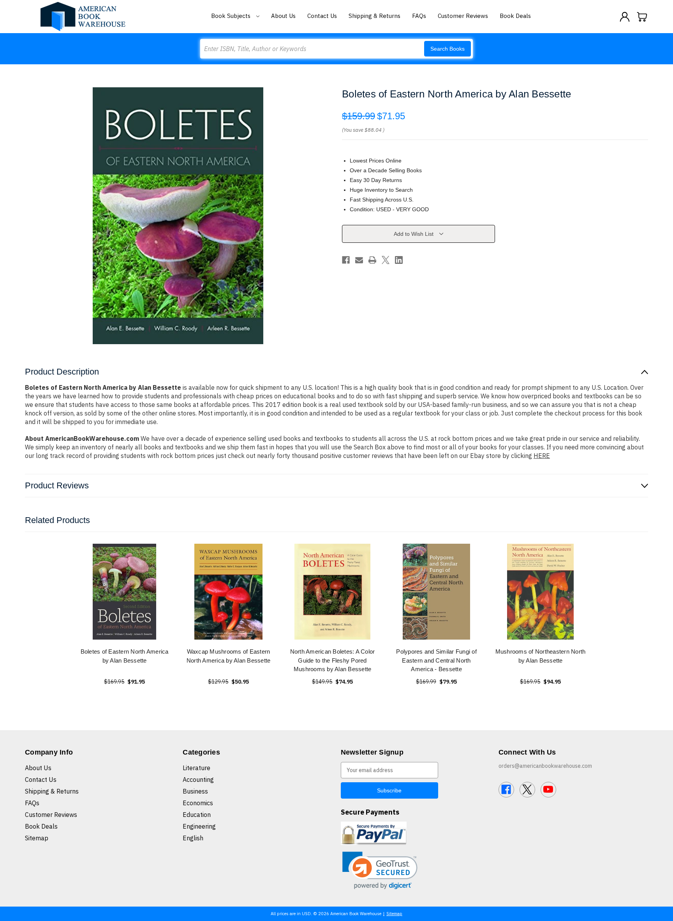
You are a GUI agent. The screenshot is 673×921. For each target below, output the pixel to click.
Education (197, 814)
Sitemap (36, 838)
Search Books (447, 49)
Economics (198, 803)
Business (195, 791)
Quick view (124, 591)
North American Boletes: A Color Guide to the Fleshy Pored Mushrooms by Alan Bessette (332, 660)
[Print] (372, 260)
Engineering (199, 826)
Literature (196, 768)
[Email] (359, 260)
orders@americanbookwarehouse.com (545, 765)
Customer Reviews (463, 15)
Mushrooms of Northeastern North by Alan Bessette (540, 656)
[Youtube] (548, 789)
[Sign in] (625, 17)
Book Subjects (231, 15)
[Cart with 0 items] (642, 17)
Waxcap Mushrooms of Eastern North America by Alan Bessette (229, 656)
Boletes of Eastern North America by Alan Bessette (125, 656)
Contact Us (322, 15)
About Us (283, 15)
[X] (385, 260)
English (193, 838)
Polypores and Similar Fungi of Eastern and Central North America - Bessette (436, 660)
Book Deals (515, 15)
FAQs (419, 15)
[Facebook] (346, 260)
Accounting (198, 779)
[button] (380, 870)
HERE (542, 456)
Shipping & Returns (374, 15)
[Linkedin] (399, 260)
